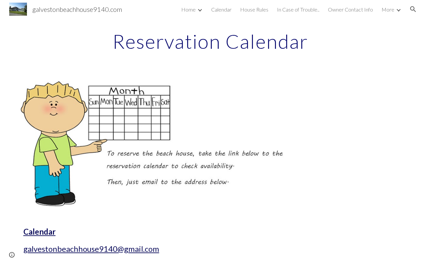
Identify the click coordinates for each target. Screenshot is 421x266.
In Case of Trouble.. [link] (298, 9)
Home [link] (188, 9)
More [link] (388, 9)
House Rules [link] (254, 9)
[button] (413, 9)
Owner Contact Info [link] (350, 9)
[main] (210, 41)
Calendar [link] (221, 9)
